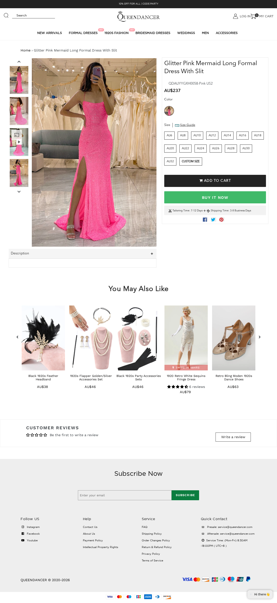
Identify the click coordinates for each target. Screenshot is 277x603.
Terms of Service (152, 560)
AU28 (231, 148)
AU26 (215, 148)
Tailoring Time (180, 211)
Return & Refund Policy (157, 547)
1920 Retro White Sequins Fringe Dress (186, 377)
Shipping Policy (152, 533)
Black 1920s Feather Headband (43, 377)
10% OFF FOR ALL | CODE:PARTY (138, 3)
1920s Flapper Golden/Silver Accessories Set (91, 377)
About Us (89, 533)
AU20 (170, 148)
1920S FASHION (117, 32)
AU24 (200, 148)
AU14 (227, 135)
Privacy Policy (151, 553)
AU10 (197, 135)
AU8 (183, 135)
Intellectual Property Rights (100, 547)
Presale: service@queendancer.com (229, 527)
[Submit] (6, 13)
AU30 (246, 148)
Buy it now (215, 197)
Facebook (33, 533)
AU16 (242, 135)
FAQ (144, 527)
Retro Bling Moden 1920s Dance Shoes (234, 377)
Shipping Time (220, 211)
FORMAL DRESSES (84, 32)
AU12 (212, 135)
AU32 (170, 161)
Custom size (191, 161)
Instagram (33, 527)
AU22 (185, 148)
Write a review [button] (233, 437)
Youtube (32, 540)
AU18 (257, 135)
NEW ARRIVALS (49, 33)
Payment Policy (93, 540)
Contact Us (90, 527)
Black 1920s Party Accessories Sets (138, 377)
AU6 (169, 135)
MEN (205, 33)
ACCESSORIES (227, 33)
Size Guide (187, 125)
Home (26, 50)
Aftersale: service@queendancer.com (230, 533)
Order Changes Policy (156, 540)
